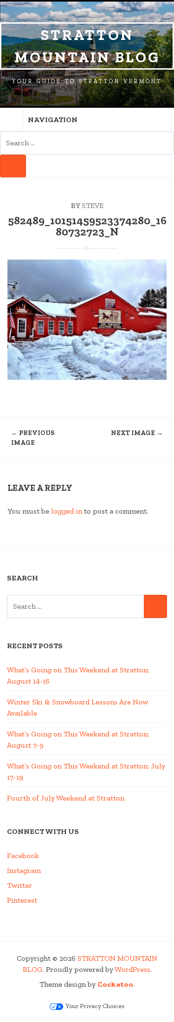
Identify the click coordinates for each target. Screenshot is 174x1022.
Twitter (19, 885)
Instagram (24, 870)
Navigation (52, 119)
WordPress (132, 969)
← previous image (32, 438)
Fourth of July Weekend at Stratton (65, 798)
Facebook (23, 855)
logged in (66, 511)
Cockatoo (115, 984)
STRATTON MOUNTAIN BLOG (87, 46)
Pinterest (22, 900)
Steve (92, 205)
